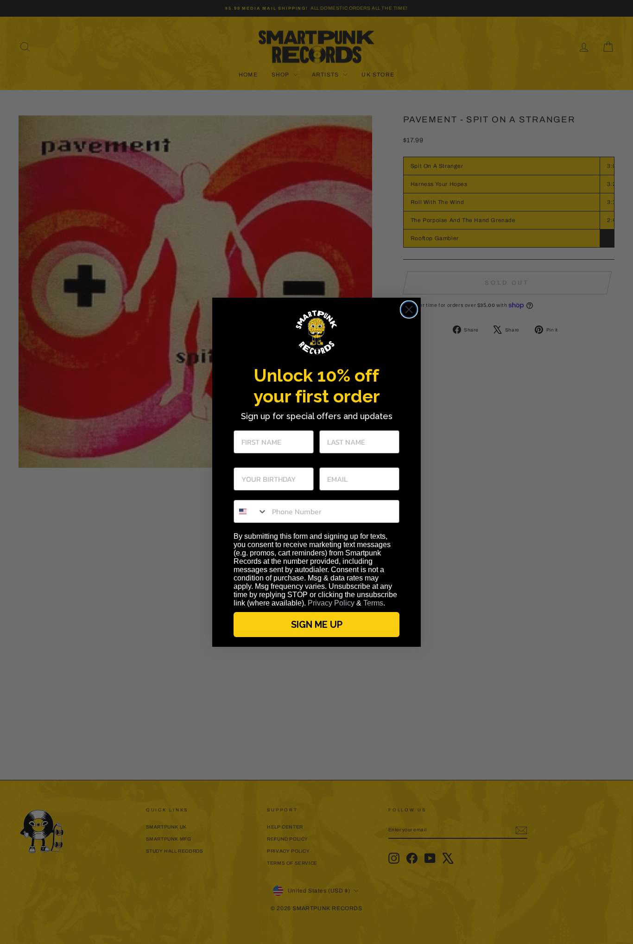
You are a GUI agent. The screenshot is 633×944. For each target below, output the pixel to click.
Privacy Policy (331, 603)
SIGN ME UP (316, 624)
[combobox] (250, 511)
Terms (373, 603)
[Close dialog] (409, 309)
